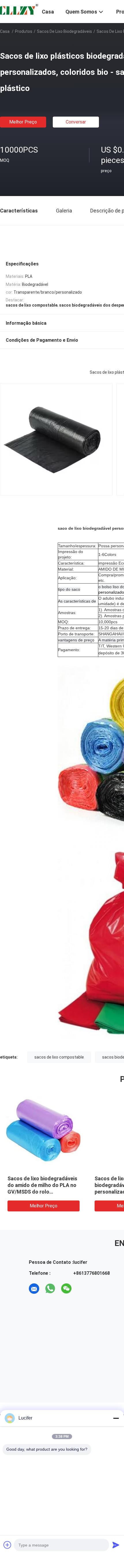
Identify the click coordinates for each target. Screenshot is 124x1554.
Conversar (76, 122)
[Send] (116, 1544)
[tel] (82, 1288)
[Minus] (115, 1418)
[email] (34, 1288)
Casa (5, 31)
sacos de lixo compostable (59, 1057)
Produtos (23, 31)
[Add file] (7, 1544)
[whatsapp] (50, 1288)
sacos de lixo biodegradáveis (64, 31)
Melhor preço (23, 122)
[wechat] (66, 1288)
